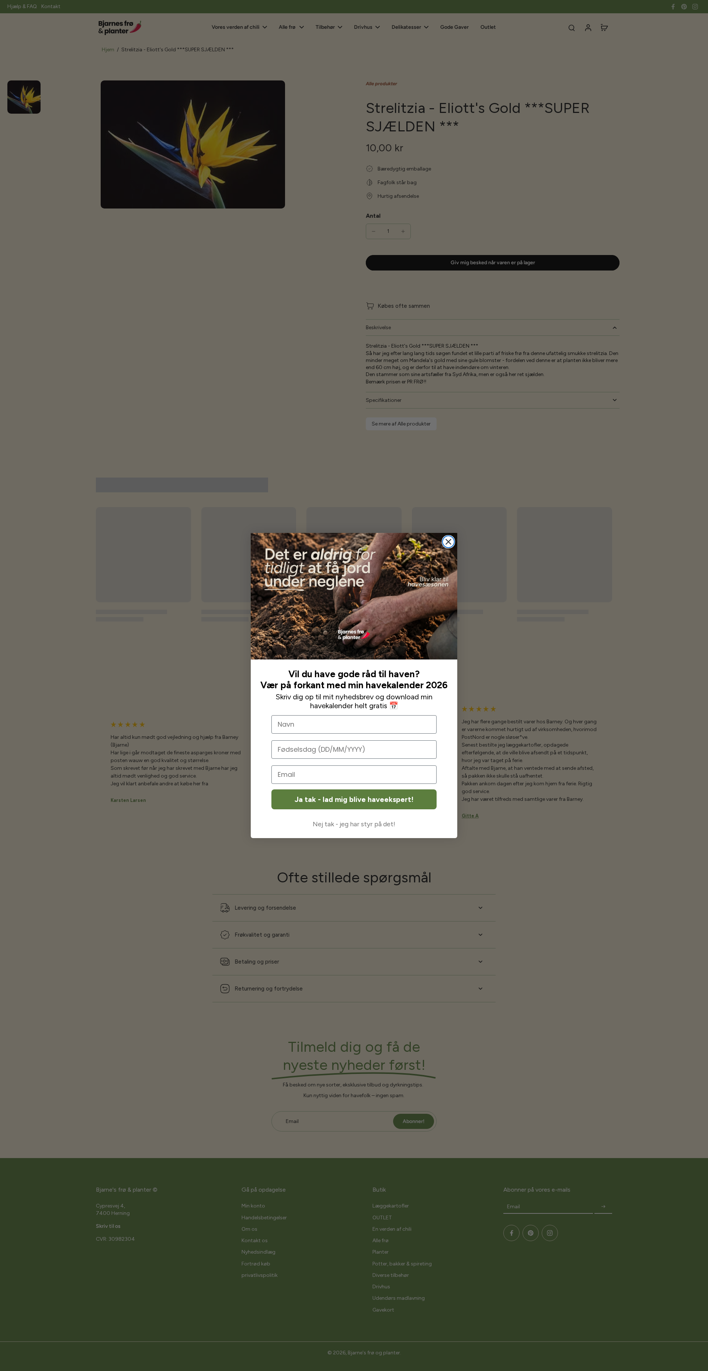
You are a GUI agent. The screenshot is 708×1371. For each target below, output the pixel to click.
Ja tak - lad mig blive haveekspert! (354, 799)
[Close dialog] (448, 542)
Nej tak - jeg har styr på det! (354, 824)
